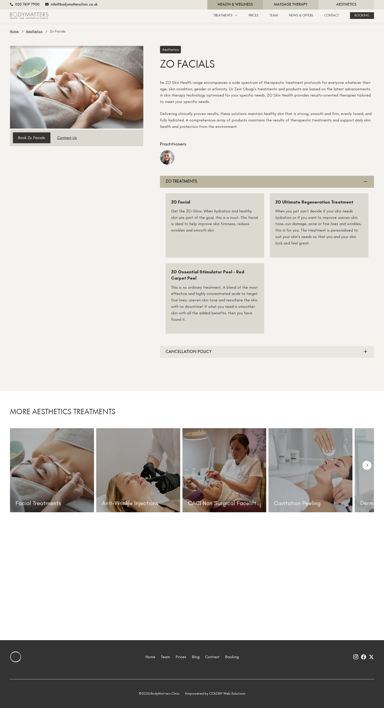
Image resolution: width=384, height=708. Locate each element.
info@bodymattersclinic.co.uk (74, 4)
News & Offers (301, 15)
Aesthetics (346, 4)
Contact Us (67, 137)
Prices (253, 15)
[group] (52, 470)
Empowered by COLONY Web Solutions (215, 693)
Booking (362, 15)
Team (274, 15)
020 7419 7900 (27, 4)
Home (14, 31)
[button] (366, 465)
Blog (196, 656)
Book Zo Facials (31, 137)
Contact (331, 15)
